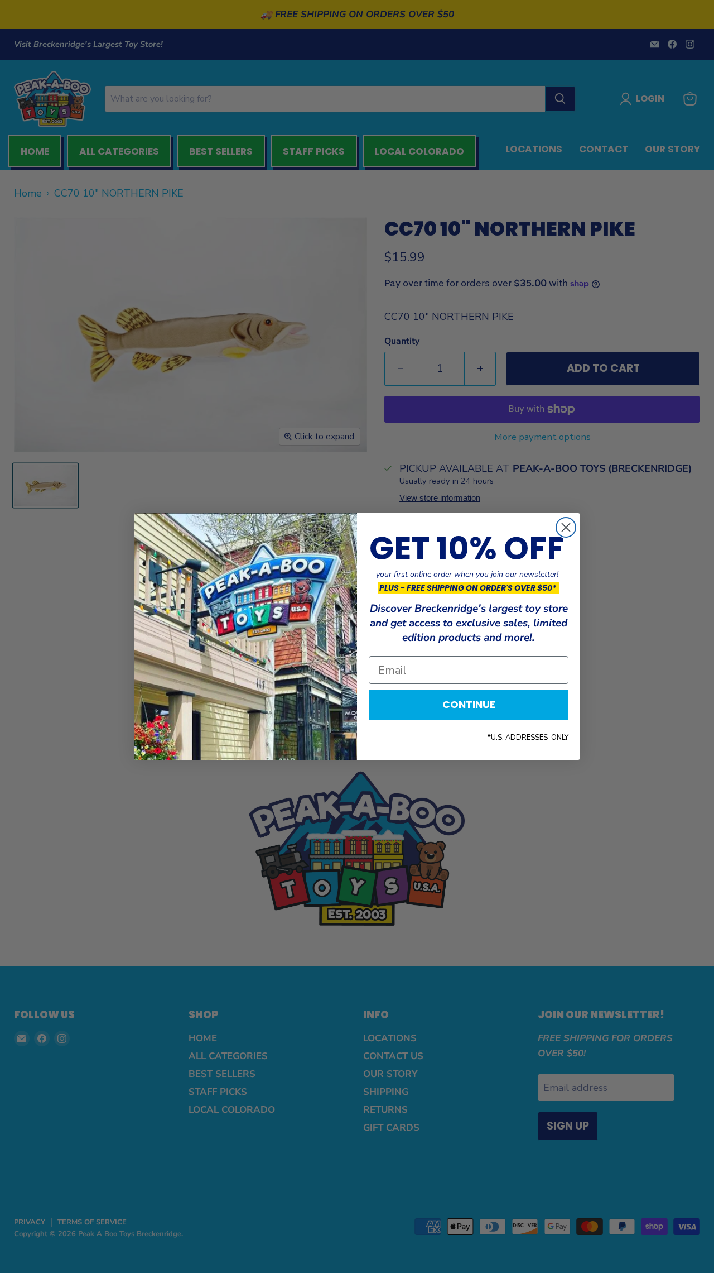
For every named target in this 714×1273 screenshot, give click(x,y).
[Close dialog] (566, 527)
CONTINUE (468, 704)
